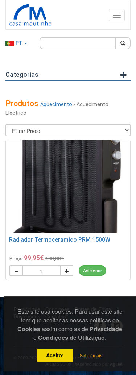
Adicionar (92, 270)
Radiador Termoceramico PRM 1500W (59, 239)
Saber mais (91, 355)
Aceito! (55, 355)
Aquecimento (56, 104)
